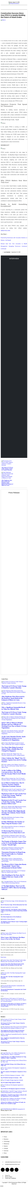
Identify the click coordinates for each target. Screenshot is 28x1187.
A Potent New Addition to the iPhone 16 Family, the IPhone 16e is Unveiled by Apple (13, 1103)
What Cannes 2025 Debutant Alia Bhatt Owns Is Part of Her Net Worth (13, 938)
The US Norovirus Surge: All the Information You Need (14, 904)
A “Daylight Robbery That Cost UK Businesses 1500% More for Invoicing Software (14, 887)
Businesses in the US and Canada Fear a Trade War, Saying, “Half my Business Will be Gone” (14, 801)
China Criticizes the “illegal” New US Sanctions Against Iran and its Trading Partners (14, 759)
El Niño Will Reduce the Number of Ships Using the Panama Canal (13, 822)
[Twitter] (7, 1170)
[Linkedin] (3, 1170)
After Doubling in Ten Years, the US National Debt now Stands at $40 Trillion (13, 876)
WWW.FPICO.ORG (5, 230)
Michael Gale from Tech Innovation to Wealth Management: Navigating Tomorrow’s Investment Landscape (14, 246)
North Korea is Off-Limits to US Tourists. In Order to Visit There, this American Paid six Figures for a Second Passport (13, 1005)
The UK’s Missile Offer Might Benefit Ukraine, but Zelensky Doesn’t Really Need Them (13, 812)
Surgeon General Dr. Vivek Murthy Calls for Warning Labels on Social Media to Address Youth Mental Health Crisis (14, 911)
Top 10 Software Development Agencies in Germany (13, 1088)
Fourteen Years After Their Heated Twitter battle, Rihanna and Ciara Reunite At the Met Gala (12, 964)
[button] (3, 7)
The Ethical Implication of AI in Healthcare (11, 916)
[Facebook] (12, 1170)
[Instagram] (16, 1170)
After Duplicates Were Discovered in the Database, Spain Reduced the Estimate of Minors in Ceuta (7, 483)
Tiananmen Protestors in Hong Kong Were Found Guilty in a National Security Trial (13, 853)
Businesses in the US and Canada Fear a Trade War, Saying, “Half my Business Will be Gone (14, 795)
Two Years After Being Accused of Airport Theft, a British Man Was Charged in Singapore (12, 749)
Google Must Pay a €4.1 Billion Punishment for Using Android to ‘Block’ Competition (13, 1057)
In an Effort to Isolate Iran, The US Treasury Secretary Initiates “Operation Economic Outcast (13, 784)
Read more (3, 957)
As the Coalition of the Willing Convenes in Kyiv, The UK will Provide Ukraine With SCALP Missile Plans (14, 773)
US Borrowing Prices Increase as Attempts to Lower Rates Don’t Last (13, 831)
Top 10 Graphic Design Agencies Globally (10, 1082)
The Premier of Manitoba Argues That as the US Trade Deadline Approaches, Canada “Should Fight (14, 843)
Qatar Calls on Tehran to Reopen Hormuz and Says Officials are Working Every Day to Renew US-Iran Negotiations (14, 725)
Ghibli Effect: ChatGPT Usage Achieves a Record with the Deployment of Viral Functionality (13, 1095)
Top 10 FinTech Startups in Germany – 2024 (11, 1077)
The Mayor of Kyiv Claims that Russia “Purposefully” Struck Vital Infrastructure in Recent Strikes (14, 866)
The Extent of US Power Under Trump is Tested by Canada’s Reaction (7, 469)
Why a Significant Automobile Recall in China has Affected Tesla (13, 708)
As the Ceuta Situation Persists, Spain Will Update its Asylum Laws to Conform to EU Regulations (14, 738)
